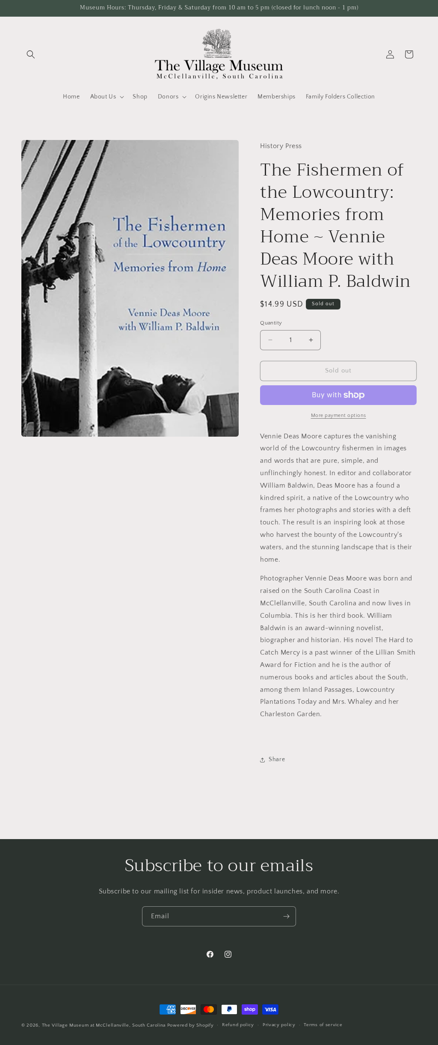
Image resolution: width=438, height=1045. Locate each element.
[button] (30, 54)
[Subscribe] (286, 916)
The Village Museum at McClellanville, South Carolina (104, 1025)
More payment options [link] (338, 415)
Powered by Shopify (190, 1025)
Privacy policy (279, 1024)
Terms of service (323, 1024)
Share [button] (277, 759)
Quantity (271, 323)
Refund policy (238, 1024)
